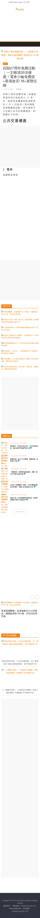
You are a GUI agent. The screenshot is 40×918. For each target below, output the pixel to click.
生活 (5, 64)
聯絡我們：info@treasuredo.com (24, 906)
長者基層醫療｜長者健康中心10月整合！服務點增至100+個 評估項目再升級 (19, 613)
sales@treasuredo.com (20, 911)
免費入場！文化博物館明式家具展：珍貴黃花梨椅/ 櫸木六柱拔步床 (24, 499)
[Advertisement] (20, 147)
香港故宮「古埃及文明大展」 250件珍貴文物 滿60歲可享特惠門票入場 (24, 447)
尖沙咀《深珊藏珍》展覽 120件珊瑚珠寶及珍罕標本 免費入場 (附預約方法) (23, 486)
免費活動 (18, 89)
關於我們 (7, 906)
